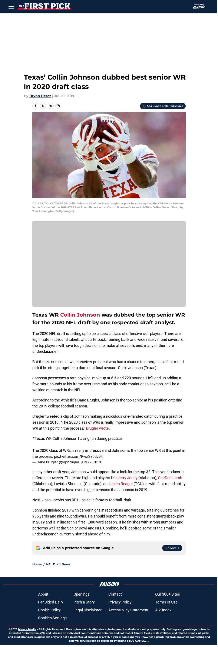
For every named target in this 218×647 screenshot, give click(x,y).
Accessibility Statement (128, 610)
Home (37, 564)
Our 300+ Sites (167, 594)
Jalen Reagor (121, 483)
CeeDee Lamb (170, 477)
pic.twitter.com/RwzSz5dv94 (78, 456)
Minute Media (27, 629)
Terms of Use (166, 602)
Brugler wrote (97, 428)
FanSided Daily (50, 602)
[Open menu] (11, 6)
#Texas (38, 438)
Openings (81, 594)
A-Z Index (163, 610)
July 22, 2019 (91, 462)
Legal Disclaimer (87, 610)
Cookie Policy (49, 610)
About (43, 594)
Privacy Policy (120, 602)
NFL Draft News (58, 564)
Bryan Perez (40, 96)
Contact (115, 594)
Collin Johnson (80, 315)
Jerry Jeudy (128, 477)
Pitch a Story (84, 602)
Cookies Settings (52, 618)
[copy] (58, 106)
